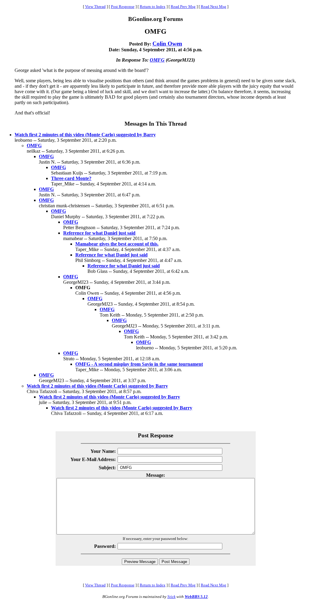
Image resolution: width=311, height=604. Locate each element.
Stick (171, 596)
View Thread (95, 6)
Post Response (123, 6)
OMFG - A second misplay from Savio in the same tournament (139, 364)
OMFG (157, 60)
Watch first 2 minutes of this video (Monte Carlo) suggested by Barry (85, 134)
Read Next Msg (213, 6)
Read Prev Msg (183, 6)
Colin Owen (167, 43)
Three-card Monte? (71, 178)
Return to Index (153, 6)
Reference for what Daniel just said (99, 233)
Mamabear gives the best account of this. (117, 243)
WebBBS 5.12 (196, 596)
